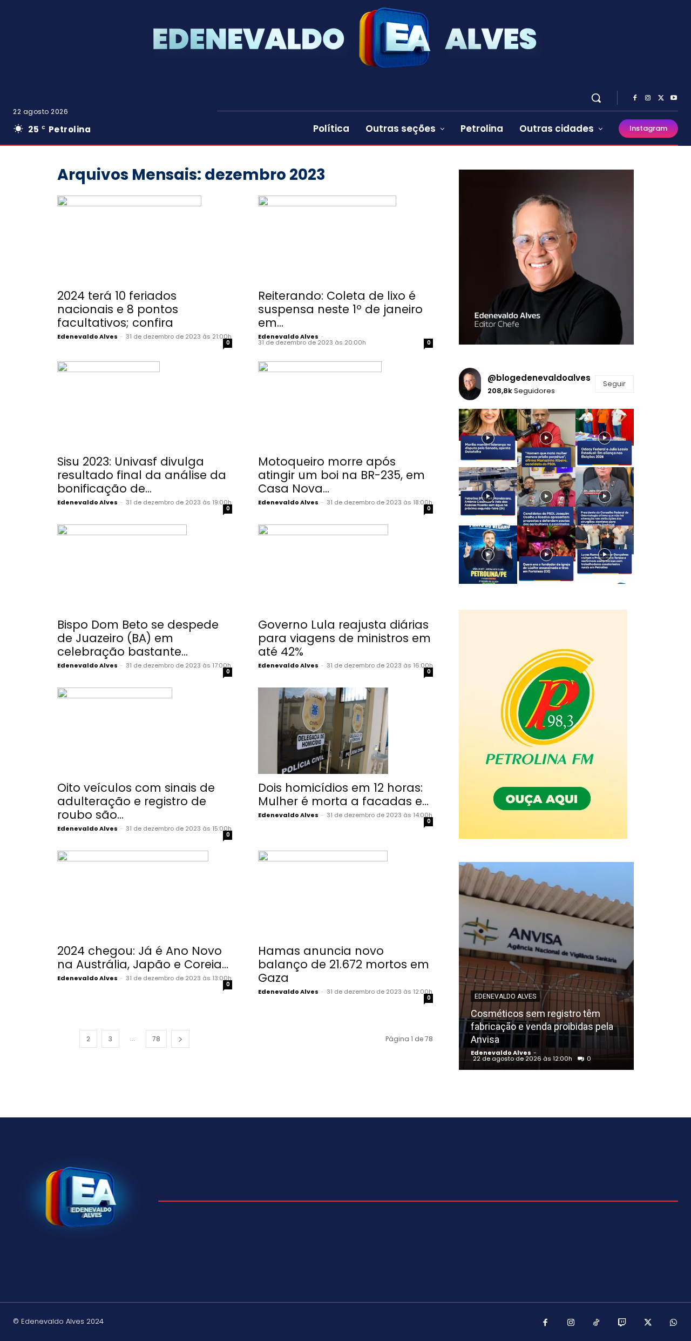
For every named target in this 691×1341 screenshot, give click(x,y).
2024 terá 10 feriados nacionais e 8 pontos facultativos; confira (117, 309)
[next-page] (180, 1039)
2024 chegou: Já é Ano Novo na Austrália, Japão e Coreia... (142, 957)
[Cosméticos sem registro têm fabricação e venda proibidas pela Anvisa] (546, 966)
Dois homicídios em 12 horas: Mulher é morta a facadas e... (343, 794)
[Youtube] (673, 98)
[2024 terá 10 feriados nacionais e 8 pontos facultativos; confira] (144, 239)
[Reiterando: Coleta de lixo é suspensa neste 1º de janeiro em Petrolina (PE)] (345, 239)
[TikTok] (596, 1323)
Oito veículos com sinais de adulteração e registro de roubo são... (136, 801)
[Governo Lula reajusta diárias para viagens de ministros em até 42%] (345, 567)
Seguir (614, 384)
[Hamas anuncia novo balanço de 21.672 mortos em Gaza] (345, 894)
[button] (596, 98)
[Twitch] (622, 1323)
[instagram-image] (488, 438)
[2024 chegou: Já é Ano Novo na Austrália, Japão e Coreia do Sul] (144, 894)
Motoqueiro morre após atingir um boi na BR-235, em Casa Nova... (341, 475)
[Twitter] (660, 98)
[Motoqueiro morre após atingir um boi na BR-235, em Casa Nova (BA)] (345, 404)
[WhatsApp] (673, 1323)
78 (156, 1038)
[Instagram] (647, 98)
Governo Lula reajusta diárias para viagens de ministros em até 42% (344, 638)
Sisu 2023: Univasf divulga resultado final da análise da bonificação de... (141, 475)
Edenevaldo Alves (87, 336)
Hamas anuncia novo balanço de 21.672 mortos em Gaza (343, 964)
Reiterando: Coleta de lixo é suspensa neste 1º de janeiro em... (340, 309)
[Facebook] (634, 98)
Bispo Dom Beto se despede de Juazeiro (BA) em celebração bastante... (138, 638)
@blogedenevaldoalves (539, 377)
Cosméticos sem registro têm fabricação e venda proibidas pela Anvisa (542, 1026)
